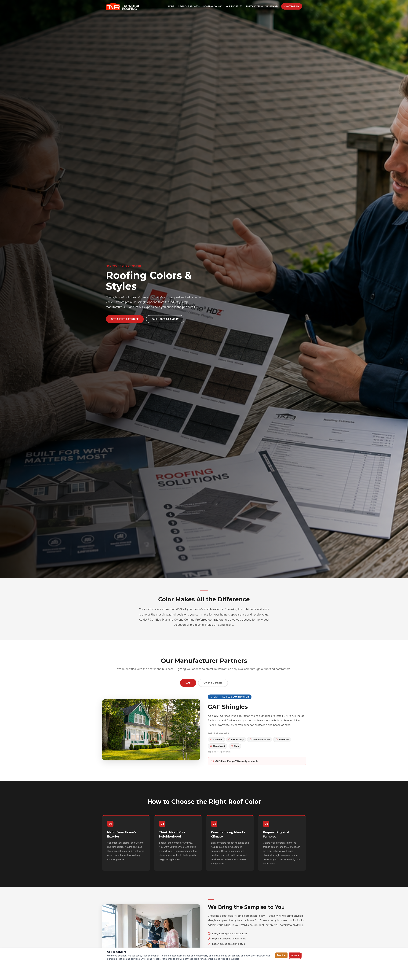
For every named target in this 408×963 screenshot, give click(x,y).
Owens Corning (213, 682)
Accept (295, 955)
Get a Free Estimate (125, 319)
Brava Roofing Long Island (262, 6)
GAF (188, 682)
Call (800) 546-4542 (165, 319)
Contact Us (291, 6)
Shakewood (219, 746)
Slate (236, 746)
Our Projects (234, 6)
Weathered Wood (261, 739)
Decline (281, 955)
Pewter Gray (237, 739)
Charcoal (217, 739)
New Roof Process (189, 6)
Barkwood (284, 739)
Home (171, 6)
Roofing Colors (213, 6)
